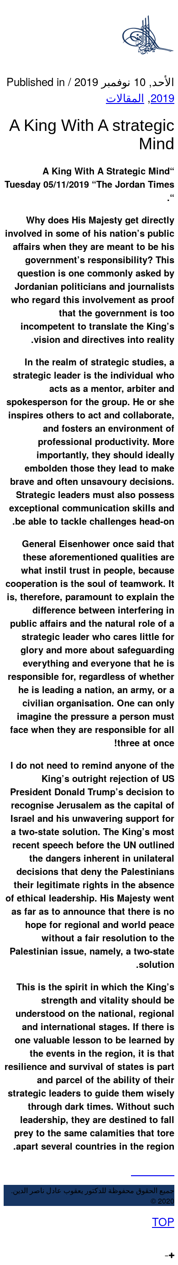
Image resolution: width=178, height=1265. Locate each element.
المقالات (125, 97)
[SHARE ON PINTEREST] (161, 1170)
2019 (162, 97)
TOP (163, 1221)
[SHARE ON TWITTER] (135, 1170)
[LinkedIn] (152, 1237)
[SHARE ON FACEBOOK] (144, 1170)
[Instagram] (142, 1237)
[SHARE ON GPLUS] (152, 1170)
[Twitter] (162, 1237)
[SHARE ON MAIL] (170, 1170)
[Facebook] (171, 1237)
